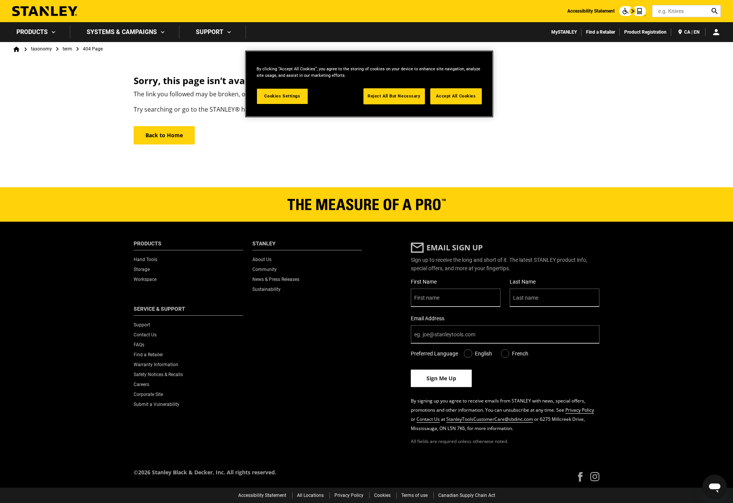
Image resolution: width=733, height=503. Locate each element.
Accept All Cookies (456, 96)
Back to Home (164, 135)
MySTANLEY (564, 32)
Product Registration (645, 32)
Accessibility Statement (591, 11)
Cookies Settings (282, 96)
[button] (580, 477)
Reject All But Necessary (394, 96)
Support (209, 32)
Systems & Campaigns (122, 32)
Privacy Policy (579, 410)
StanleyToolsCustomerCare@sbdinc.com (489, 419)
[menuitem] (35, 32)
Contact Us (428, 419)
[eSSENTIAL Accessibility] (632, 11)
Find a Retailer (600, 32)
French (520, 353)
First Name (424, 282)
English (483, 353)
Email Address (427, 318)
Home (16, 49)
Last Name (523, 282)
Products (32, 32)
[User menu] (716, 32)
